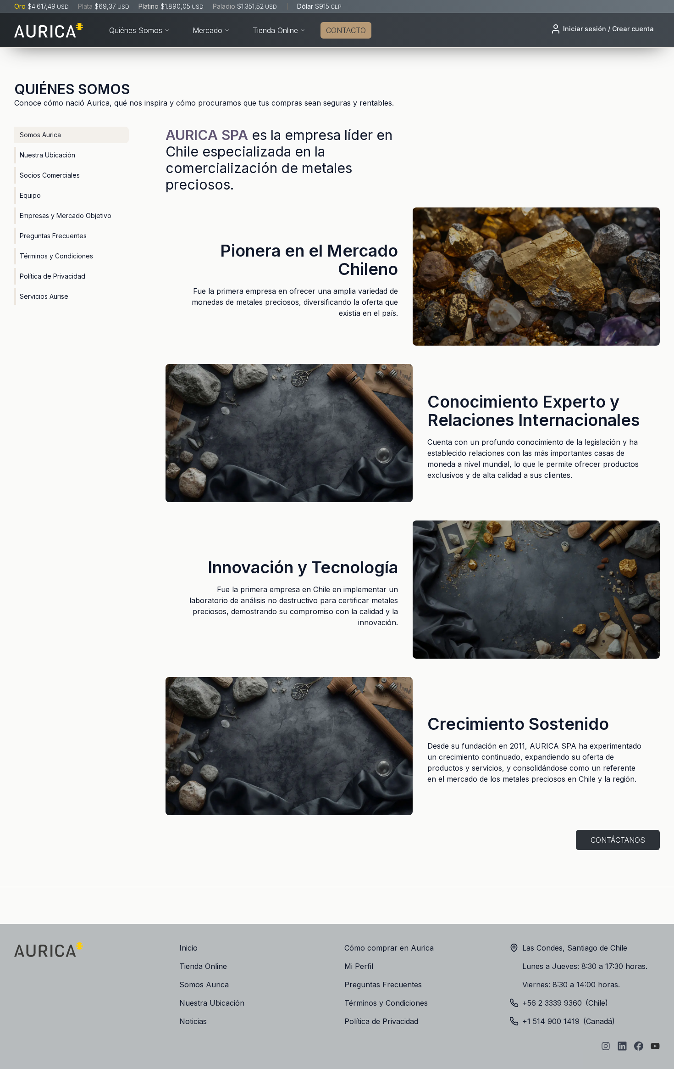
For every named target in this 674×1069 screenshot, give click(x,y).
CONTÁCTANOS (618, 840)
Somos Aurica (40, 135)
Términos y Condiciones (56, 256)
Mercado (207, 30)
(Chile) (565, 1002)
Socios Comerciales (50, 175)
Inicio (188, 947)
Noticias (193, 1021)
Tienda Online (275, 30)
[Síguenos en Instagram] (605, 1046)
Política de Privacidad (52, 276)
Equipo (30, 195)
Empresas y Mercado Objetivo (65, 215)
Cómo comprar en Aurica (389, 947)
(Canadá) (568, 1021)
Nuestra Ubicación (47, 155)
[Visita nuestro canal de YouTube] (655, 1046)
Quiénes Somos (135, 30)
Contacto (346, 30)
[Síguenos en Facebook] (638, 1046)
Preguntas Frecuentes (53, 236)
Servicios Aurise (44, 296)
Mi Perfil (358, 966)
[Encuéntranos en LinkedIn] (622, 1046)
